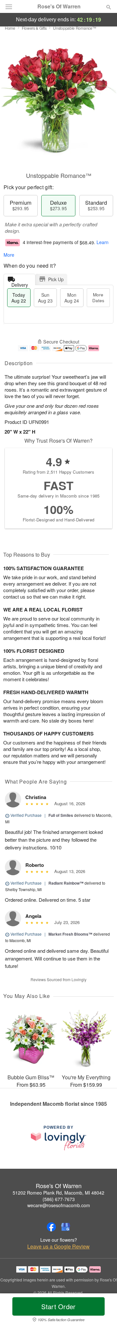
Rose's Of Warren (59, 6)
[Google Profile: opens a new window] (65, 1226)
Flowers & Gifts (34, 28)
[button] (103, 1310)
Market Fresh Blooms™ (70, 934)
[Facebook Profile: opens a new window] (51, 1226)
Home (10, 28)
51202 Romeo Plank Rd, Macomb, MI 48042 (58, 1192)
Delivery (19, 283)
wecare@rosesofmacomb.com (58, 1205)
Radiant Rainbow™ (66, 883)
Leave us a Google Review (58, 1246)
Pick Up (56, 279)
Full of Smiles (60, 815)
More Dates (98, 297)
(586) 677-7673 (59, 1199)
